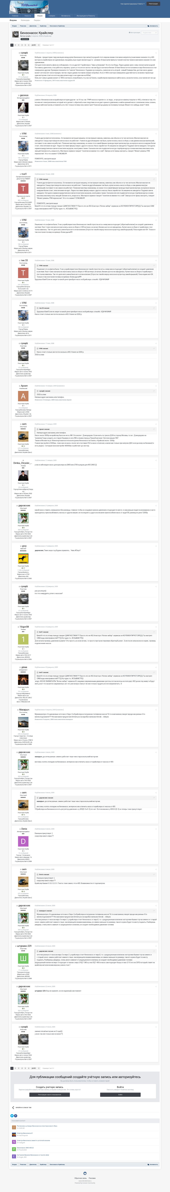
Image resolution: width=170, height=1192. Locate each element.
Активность (65, 16)
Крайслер (47, 36)
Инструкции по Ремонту (86, 16)
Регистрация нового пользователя (49, 1095)
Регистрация (153, 4)
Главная (15, 16)
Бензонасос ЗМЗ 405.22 (25, 1148)
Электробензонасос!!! (25, 1133)
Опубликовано (45, 53)
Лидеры (37, 20)
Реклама (92, 1178)
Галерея (52, 16)
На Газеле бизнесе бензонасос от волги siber (33, 1155)
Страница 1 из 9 (48, 45)
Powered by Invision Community (85, 1183)
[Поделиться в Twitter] (12, 1115)
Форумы (13, 20)
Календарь (25, 20)
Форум (39, 16)
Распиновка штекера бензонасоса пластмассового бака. (37, 1126)
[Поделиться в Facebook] (15, 1115)
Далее (34, 45)
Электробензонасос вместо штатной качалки (33, 1140)
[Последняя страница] (38, 45)
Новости (28, 16)
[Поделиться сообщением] (156, 53)
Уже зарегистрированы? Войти (132, 4)
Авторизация (135, 32)
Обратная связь (80, 1178)
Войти (120, 1095)
